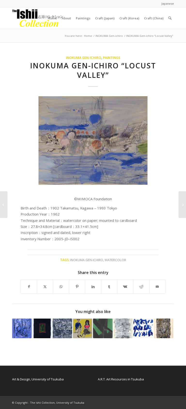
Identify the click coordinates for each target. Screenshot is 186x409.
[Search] (170, 18)
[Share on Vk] (125, 286)
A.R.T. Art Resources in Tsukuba (121, 379)
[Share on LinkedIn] (93, 286)
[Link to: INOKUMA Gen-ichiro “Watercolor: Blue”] (62, 328)
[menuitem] (166, 3)
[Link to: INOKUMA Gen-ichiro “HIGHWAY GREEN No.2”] (103, 328)
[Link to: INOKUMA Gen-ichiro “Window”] (42, 328)
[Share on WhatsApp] (61, 286)
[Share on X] (45, 286)
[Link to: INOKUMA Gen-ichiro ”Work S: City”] (163, 328)
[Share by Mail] (157, 286)
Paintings (111, 58)
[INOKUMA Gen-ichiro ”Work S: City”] (182, 204)
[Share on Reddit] (141, 286)
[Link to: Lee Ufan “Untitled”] (143, 328)
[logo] (37, 18)
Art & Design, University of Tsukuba (38, 379)
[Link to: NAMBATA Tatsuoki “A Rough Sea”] (22, 328)
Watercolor (115, 260)
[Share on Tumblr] (109, 286)
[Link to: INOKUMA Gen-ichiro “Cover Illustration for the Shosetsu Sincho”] (83, 328)
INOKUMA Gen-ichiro (83, 58)
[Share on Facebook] (29, 286)
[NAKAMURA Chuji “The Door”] (4, 204)
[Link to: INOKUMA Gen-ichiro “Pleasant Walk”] (123, 328)
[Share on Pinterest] (77, 286)
